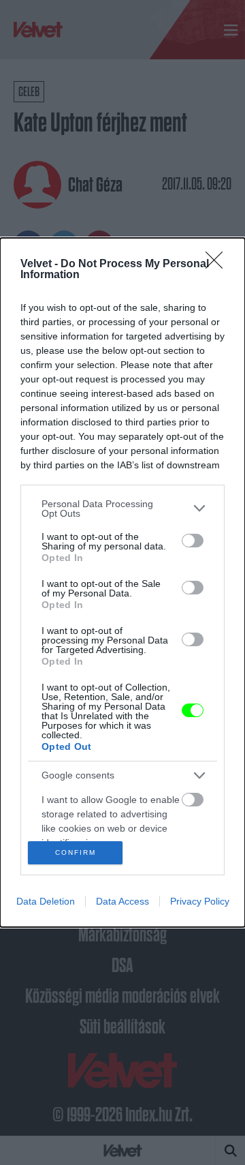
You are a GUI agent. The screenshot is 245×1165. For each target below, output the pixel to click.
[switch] (192, 540)
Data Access (122, 901)
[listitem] (122, 508)
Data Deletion (45, 901)
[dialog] (122, 583)
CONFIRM (75, 852)
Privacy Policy (199, 901)
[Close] (218, 264)
